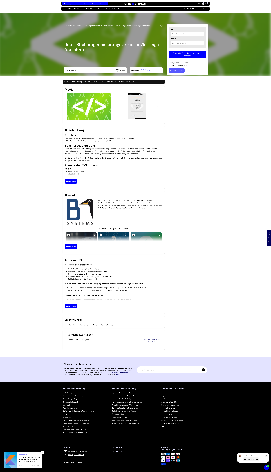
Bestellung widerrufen (170, 405)
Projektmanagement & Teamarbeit (125, 405)
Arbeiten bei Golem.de (170, 417)
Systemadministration (71, 402)
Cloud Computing (70, 399)
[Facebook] (113, 451)
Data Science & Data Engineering (76, 420)
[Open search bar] (195, 3)
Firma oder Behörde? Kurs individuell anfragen (187, 54)
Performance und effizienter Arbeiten (127, 402)
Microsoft (67, 417)
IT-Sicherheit (68, 393)
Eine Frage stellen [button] (153, 341)
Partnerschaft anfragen (170, 423)
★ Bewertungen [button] (269, 237)
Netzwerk (66, 405)
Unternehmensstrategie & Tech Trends (127, 396)
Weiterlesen (71, 181)
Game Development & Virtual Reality (77, 423)
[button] (199, 4)
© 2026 (73, 463)
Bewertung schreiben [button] (151, 339)
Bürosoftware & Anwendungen (75, 432)
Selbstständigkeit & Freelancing (125, 408)
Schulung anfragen (185, 4)
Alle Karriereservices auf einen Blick (126, 423)
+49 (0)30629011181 (76, 455)
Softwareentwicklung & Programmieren (84, 25)
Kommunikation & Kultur (122, 399)
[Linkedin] (121, 451)
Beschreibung (77, 82)
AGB (163, 399)
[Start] (64, 25)
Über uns (165, 393)
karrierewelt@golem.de (77, 451)
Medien (66, 82)
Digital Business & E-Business (74, 429)
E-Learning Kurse (119, 414)
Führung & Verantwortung (122, 393)
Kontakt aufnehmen (169, 411)
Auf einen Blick (98, 82)
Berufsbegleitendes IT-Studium (124, 420)
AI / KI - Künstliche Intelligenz (74, 396)
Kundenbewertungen (126, 82)
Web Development (70, 408)
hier (117, 374)
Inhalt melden (166, 414)
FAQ (163, 426)
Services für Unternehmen (172, 420)
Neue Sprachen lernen (121, 417)
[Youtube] (117, 451)
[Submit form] (203, 369)
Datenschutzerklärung (120, 372)
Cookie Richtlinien (168, 408)
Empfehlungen (111, 82)
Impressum (165, 396)
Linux (65, 414)
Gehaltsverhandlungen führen (124, 411)
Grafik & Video (68, 426)
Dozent (87, 82)
